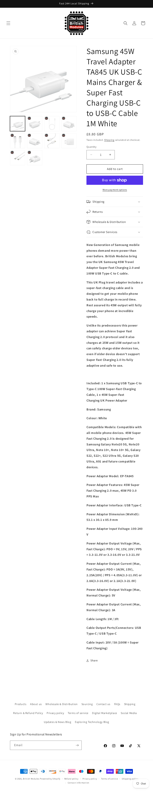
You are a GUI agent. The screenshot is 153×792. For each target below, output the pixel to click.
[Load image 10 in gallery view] (34, 157)
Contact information (78, 782)
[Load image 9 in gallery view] (17, 157)
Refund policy (71, 778)
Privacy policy (55, 713)
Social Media (129, 713)
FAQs (117, 704)
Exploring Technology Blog (92, 722)
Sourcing (87, 704)
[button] (8, 23)
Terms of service (78, 713)
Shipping (109, 139)
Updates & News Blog (57, 722)
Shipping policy (130, 778)
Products (20, 704)
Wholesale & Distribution (61, 704)
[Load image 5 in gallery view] (17, 140)
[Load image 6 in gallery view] (34, 140)
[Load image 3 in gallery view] (51, 123)
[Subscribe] (77, 745)
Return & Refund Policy (28, 713)
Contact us (103, 704)
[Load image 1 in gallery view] (17, 123)
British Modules (31, 778)
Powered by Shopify (50, 778)
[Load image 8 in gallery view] (68, 140)
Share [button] (94, 660)
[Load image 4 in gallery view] (68, 123)
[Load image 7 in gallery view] (51, 140)
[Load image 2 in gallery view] (34, 123)
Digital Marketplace (104, 713)
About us (36, 704)
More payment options (115, 189)
